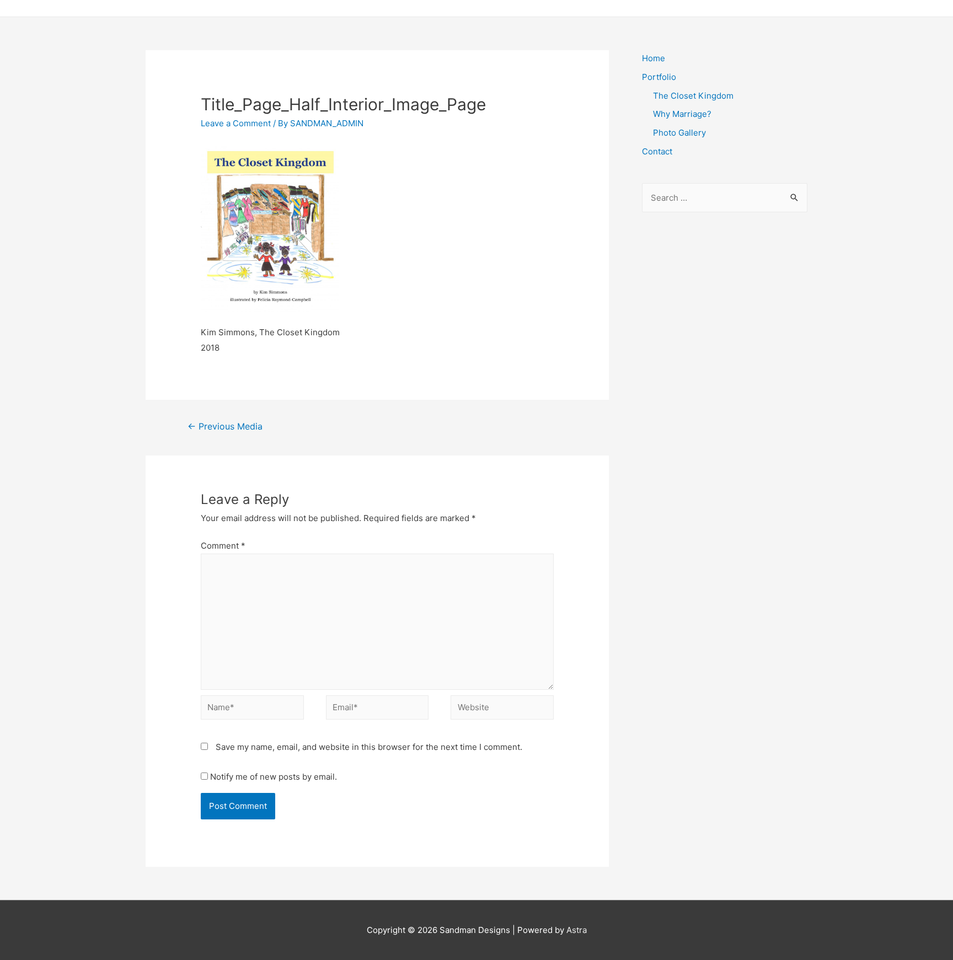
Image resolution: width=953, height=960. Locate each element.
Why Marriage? (682, 114)
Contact (657, 151)
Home (653, 58)
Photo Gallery (679, 132)
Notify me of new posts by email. (273, 776)
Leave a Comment (236, 123)
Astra (576, 930)
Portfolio (659, 77)
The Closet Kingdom (693, 95)
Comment (223, 545)
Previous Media (225, 426)
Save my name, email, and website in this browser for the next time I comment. (369, 747)
